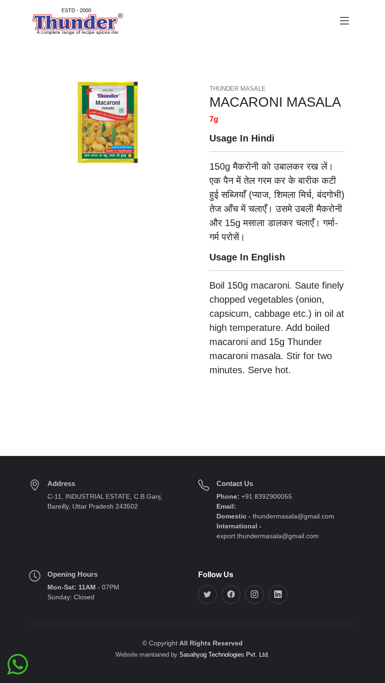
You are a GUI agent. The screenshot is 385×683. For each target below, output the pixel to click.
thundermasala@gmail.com (293, 516)
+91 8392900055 (265, 496)
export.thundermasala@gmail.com (267, 536)
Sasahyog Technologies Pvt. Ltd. (224, 654)
